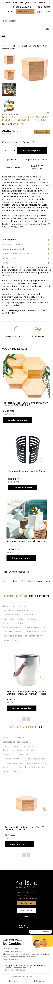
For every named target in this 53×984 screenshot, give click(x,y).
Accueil (6, 606)
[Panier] (48, 27)
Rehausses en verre (12, 631)
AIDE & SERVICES (23, 926)
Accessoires (19, 606)
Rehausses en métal (13, 627)
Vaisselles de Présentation (16, 610)
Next (28, 719)
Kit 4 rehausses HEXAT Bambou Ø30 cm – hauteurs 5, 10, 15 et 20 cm (26, 404)
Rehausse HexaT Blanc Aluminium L (27, 541)
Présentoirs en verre (36, 631)
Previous (24, 719)
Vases (20, 619)
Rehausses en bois (35, 627)
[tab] (26, 926)
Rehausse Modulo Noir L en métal (26, 471)
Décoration (28, 614)
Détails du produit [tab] (12, 244)
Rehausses (23, 623)
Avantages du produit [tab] (14, 249)
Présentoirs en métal (35, 636)
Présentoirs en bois (12, 636)
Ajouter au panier (31, 150)
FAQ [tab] (5, 262)
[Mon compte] (41, 27)
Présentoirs (8, 619)
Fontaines (31, 619)
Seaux (6, 640)
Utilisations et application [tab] (16, 253)
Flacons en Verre (11, 614)
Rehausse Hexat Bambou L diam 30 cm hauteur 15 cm (24, 828)
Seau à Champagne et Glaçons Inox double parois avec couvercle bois (26, 692)
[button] (22, 7)
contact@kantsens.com (26, 898)
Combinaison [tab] (10, 258)
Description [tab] (9, 239)
